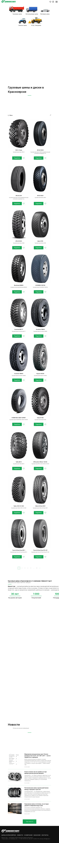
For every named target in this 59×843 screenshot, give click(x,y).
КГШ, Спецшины (36, 25)
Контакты (45, 835)
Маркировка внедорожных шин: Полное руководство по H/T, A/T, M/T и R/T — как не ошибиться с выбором (37, 755)
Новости (20, 835)
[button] (50, 2)
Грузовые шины (17, 14)
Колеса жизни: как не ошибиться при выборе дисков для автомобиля (35, 772)
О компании (28, 835)
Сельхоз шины (22, 25)
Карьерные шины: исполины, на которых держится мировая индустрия (36, 804)
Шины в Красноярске (8, 835)
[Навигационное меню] (57, 2)
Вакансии (37, 835)
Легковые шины (45, 14)
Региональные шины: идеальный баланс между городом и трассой (36, 788)
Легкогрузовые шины (32, 14)
